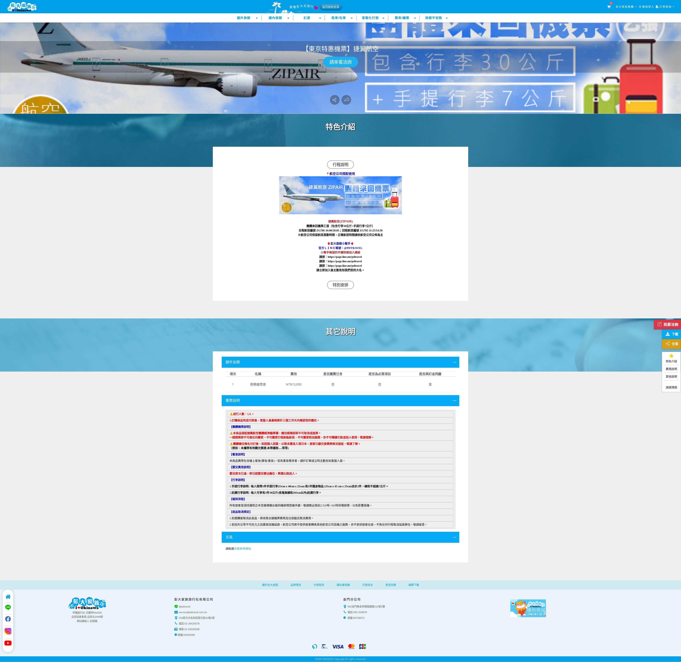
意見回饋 (390, 584)
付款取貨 (319, 584)
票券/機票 (402, 18)
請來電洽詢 (341, 62)
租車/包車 (338, 18)
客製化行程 (370, 18)
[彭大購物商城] (566, 607)
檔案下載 (413, 584)
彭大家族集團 (625, 6)
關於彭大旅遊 (270, 584)
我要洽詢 (670, 324)
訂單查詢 (665, 6)
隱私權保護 (343, 584)
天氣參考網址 (242, 549)
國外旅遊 (243, 18)
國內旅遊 (275, 18)
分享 (675, 343)
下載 (675, 334)
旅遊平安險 (433, 18)
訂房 (307, 18)
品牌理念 (295, 584)
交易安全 (367, 584)
